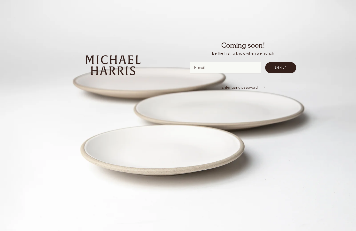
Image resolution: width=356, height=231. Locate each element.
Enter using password (239, 87)
